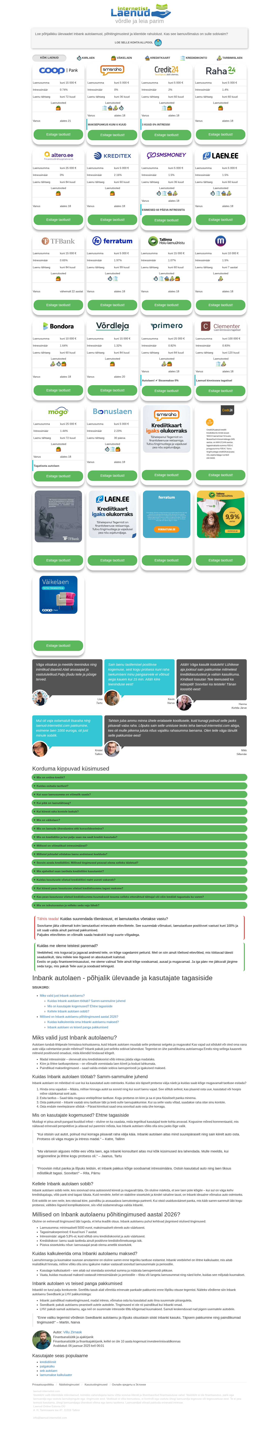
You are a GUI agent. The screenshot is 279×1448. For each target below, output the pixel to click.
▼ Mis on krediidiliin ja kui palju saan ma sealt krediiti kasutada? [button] (75, 837)
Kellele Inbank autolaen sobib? (68, 1011)
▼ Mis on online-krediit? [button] (49, 777)
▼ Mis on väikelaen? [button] (46, 820)
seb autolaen (48, 1370)
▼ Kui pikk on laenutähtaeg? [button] (52, 802)
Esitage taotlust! (58, 134)
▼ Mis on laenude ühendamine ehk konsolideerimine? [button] (68, 828)
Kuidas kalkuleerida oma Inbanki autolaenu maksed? (83, 1022)
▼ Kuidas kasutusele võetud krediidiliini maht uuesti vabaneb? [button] (74, 879)
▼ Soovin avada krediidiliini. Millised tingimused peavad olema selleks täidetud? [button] (85, 862)
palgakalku (47, 1366)
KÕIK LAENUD (49, 57)
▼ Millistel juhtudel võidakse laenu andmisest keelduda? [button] (70, 854)
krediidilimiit (48, 1362)
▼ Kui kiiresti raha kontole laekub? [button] (56, 811)
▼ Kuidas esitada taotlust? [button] (51, 785)
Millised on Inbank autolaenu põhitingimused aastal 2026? (79, 1016)
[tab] (139, 777)
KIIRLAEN (88, 57)
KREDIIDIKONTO (196, 57)
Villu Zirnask (72, 1332)
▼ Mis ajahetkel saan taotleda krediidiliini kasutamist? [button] (68, 871)
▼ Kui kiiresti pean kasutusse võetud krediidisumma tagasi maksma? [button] (78, 888)
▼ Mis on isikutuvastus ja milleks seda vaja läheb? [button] (66, 905)
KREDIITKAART (160, 57)
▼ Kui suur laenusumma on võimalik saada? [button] (62, 794)
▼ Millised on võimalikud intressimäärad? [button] (60, 845)
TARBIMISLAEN (232, 57)
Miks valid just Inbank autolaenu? (62, 995)
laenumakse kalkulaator (56, 1375)
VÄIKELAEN (124, 57)
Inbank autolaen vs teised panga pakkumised (77, 1027)
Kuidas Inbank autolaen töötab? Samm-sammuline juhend (86, 1001)
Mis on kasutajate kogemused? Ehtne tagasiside (80, 1006)
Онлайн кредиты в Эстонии (129, 1384)
